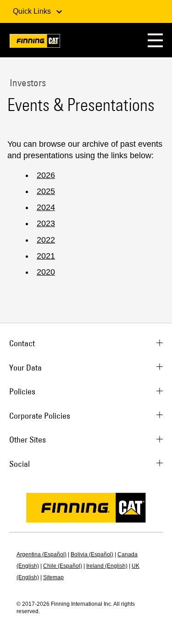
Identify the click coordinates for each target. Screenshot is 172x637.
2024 (46, 207)
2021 (46, 255)
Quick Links (33, 11)
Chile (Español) (62, 566)
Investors (26, 83)
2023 (46, 223)
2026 (46, 175)
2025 (46, 191)
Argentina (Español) (42, 554)
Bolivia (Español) (92, 554)
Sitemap (53, 577)
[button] (155, 40)
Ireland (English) (107, 566)
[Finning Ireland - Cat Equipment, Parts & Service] (35, 42)
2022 (46, 239)
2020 (46, 272)
